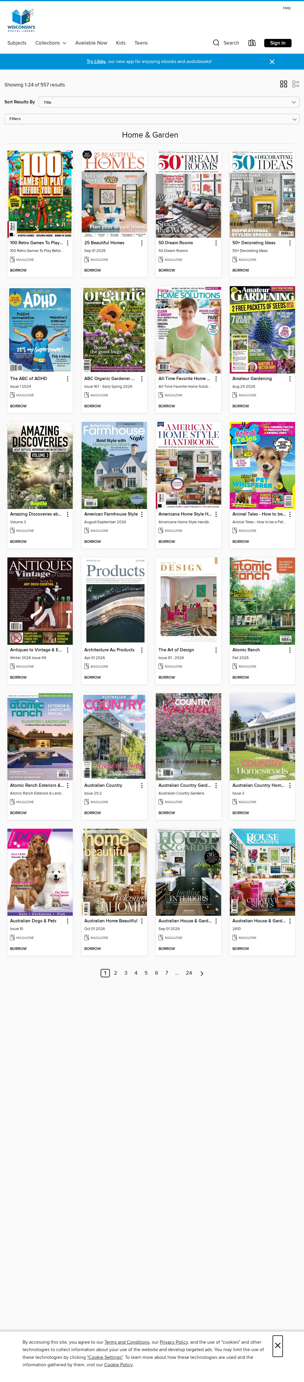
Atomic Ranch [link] (246, 650)
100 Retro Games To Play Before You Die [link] (37, 243)
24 (189, 973)
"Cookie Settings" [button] (105, 1357)
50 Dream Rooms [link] (176, 243)
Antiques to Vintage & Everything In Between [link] (37, 650)
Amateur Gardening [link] (252, 379)
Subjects (16, 43)
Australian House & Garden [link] (186, 921)
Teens (141, 43)
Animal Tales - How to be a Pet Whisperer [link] (259, 514)
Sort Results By (19, 102)
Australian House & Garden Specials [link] (259, 921)
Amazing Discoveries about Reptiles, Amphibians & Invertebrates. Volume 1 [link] (37, 514)
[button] (225, 44)
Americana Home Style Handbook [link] (186, 514)
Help (287, 8)
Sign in (278, 43)
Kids (121, 43)
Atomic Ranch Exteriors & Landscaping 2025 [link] (37, 785)
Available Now (91, 43)
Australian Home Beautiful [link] (110, 921)
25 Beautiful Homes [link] (104, 243)
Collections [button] (48, 43)
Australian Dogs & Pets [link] (33, 921)
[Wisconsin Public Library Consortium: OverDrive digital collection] (21, 20)
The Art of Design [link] (176, 650)
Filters (15, 119)
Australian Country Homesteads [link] (259, 785)
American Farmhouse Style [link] (111, 514)
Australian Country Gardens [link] (186, 785)
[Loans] (252, 44)
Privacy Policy (174, 1342)
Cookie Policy (118, 1365)
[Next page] (202, 973)
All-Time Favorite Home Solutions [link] (186, 379)
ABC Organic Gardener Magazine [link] (111, 379)
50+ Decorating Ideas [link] (254, 243)
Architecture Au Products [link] (109, 650)
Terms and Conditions (126, 1342)
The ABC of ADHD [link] (28, 379)
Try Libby (96, 62)
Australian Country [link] (103, 785)
